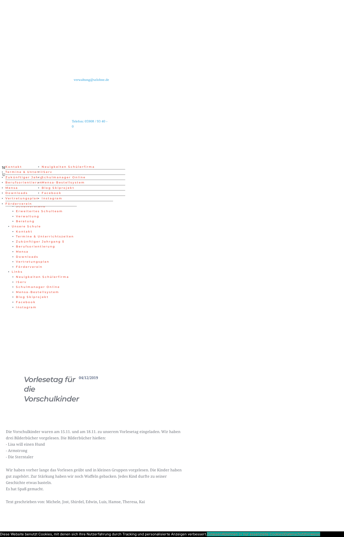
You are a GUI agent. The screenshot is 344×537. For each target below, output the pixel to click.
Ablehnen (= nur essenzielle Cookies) (253, 534)
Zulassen (214, 534)
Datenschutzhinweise (302, 534)
